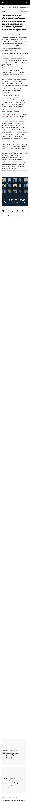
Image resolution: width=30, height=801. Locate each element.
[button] (26, 2)
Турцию (11, 146)
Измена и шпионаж (6, 7)
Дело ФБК (15, 7)
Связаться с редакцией (16, 216)
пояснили (12, 46)
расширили (9, 116)
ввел (19, 125)
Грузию (4, 146)
